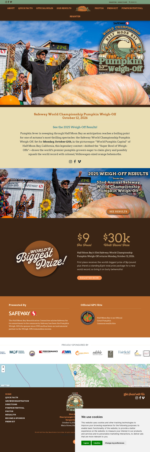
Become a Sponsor (15, 418)
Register (113, 2)
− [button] (3, 370)
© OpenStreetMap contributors (140, 386)
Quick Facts (25, 8)
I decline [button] (97, 443)
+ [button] (3, 367)
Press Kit (112, 8)
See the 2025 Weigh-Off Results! (75, 127)
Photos (99, 8)
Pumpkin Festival (132, 8)
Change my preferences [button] (114, 443)
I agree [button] (86, 443)
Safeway (61, 321)
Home (8, 394)
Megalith (10, 415)
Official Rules (44, 8)
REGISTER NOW (89, 278)
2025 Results (64, 8)
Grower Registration (17, 401)
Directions (122, 2)
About (11, 8)
